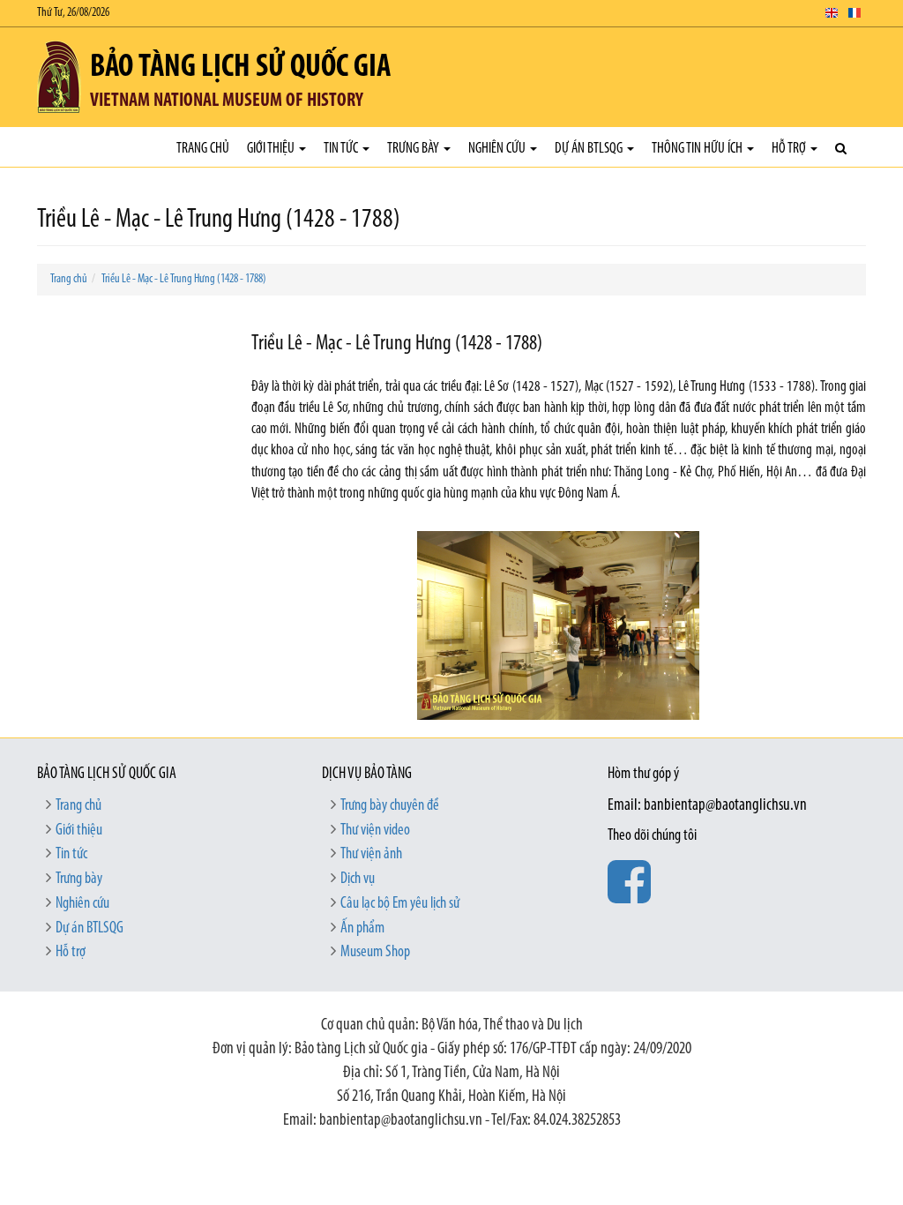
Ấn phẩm (362, 929)
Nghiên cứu (498, 148)
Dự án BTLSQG (590, 148)
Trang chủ (202, 148)
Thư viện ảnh (371, 855)
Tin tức (342, 148)
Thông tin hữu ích (698, 148)
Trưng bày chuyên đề (389, 806)
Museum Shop (375, 953)
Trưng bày (414, 148)
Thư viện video (375, 831)
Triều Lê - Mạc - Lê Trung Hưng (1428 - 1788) (183, 279)
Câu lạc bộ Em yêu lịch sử (399, 904)
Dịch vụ (357, 879)
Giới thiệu (272, 148)
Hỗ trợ (790, 148)
